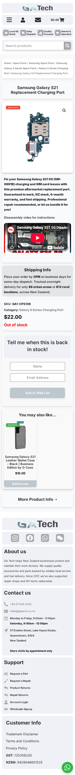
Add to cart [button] (20, 484)
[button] (64, 110)
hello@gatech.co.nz (22, 611)
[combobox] (34, 46)
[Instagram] (15, 538)
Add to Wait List (37, 393)
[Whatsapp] (45, 538)
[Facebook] (30, 538)
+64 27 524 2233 (20, 604)
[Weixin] (60, 538)
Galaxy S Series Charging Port (41, 310)
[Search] (67, 46)
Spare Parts (20, 63)
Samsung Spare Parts (41, 63)
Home (7, 63)
